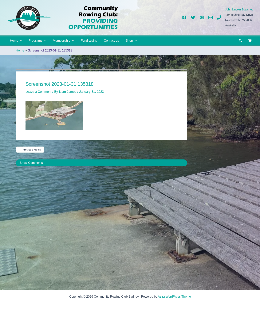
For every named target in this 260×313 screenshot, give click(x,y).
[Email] (210, 17)
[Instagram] (202, 17)
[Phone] (219, 17)
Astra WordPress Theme (174, 296)
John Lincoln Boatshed (239, 9)
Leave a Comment (38, 92)
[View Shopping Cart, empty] (249, 41)
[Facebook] (184, 17)
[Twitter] (193, 17)
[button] (20, 40)
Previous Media (30, 149)
